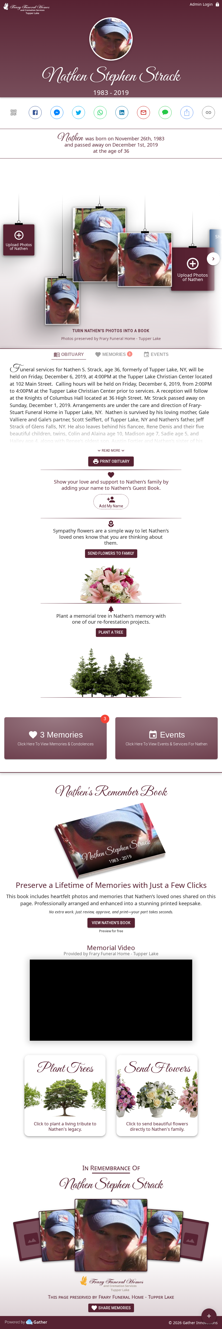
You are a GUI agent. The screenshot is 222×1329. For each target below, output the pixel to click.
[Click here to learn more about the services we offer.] (111, 1284)
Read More (111, 450)
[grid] (111, 262)
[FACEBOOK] (35, 112)
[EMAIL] (143, 112)
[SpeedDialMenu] (209, 1316)
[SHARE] (186, 112)
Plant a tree (111, 632)
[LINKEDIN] (121, 112)
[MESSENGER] (56, 112)
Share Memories (114, 1308)
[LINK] (208, 112)
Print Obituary (114, 461)
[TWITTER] (78, 112)
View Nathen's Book (111, 923)
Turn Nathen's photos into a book (111, 331)
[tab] (68, 354)
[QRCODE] (13, 112)
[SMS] (165, 112)
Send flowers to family (111, 553)
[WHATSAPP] (100, 112)
